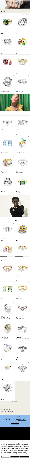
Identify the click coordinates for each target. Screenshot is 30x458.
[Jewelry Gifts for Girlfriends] (15, 206)
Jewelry (4, 406)
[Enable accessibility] (1, 456)
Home (1, 406)
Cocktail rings (11, 406)
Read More (11, 411)
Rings (7, 406)
